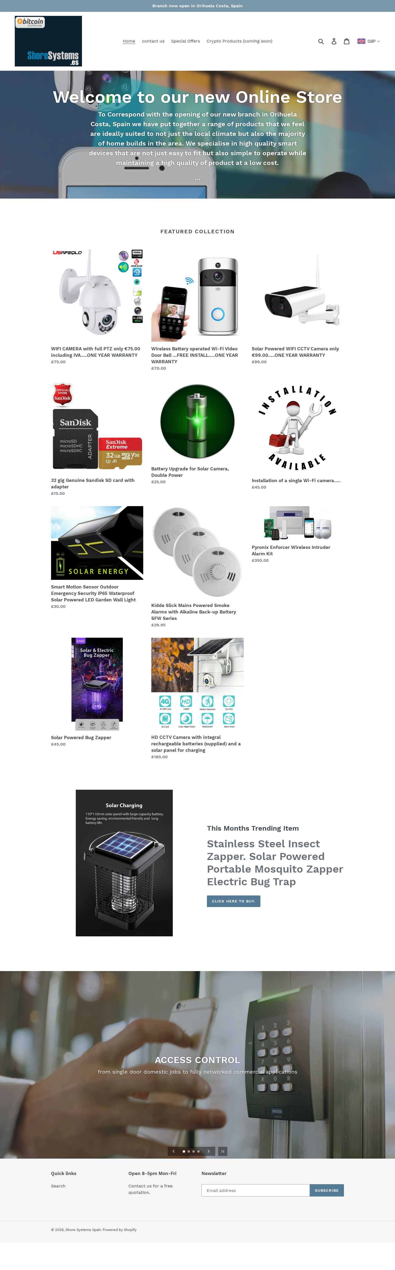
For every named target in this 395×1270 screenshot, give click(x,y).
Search (58, 1185)
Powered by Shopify (120, 1230)
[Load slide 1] (184, 1151)
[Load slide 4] (198, 1151)
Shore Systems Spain (83, 1230)
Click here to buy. (233, 901)
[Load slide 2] (189, 1151)
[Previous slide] (173, 1151)
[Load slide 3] (194, 1151)
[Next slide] (209, 1151)
